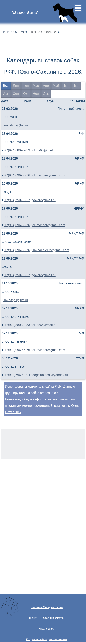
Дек (46, 93)
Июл (76, 85)
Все (6, 85)
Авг (5, 93)
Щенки (33, 617)
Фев (26, 85)
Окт (25, 93)
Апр (46, 85)
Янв (16, 85)
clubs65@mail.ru (44, 150)
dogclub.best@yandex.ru (50, 375)
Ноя (36, 93)
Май (56, 85)
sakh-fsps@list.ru (15, 125)
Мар (36, 85)
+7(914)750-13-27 (17, 200)
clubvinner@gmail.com (48, 175)
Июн (66, 85)
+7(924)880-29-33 (17, 150)
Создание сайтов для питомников (46, 639)
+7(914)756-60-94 (17, 375)
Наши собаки (46, 628)
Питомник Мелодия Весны (47, 607)
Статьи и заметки (53, 617)
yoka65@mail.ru (44, 200)
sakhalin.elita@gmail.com (50, 250)
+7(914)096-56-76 (17, 175)
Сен (16, 93)
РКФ (58, 386)
